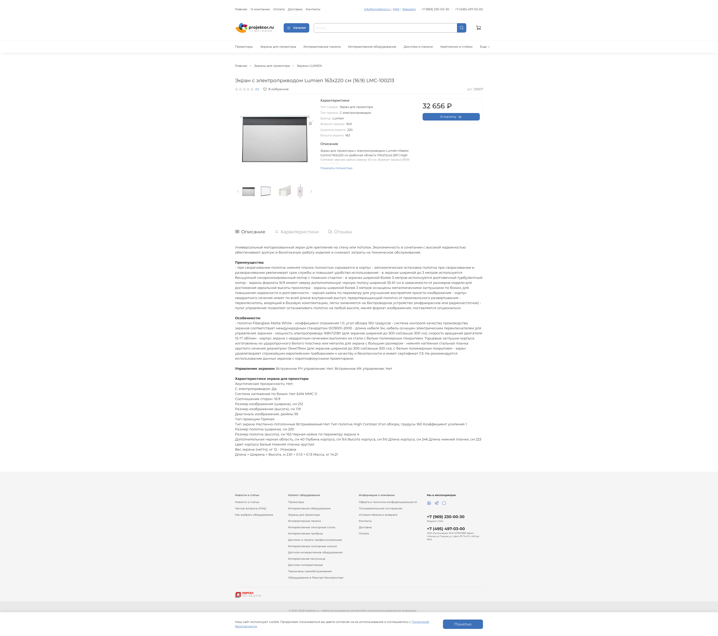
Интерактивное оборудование (372, 46)
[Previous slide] (241, 138)
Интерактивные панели (322, 46)
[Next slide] (308, 138)
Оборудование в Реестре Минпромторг (316, 577)
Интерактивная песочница (306, 558)
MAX (396, 9)
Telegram (409, 9)
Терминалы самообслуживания (310, 571)
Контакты (313, 9)
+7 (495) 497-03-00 (469, 9)
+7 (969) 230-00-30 (435, 9)
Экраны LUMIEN (309, 66)
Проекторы (244, 46)
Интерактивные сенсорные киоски (312, 546)
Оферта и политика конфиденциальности (388, 502)
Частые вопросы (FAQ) (250, 508)
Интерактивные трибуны (305, 533)
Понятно (463, 624)
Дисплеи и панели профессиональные (315, 540)
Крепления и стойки (456, 46)
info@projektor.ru (377, 9)
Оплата (279, 9)
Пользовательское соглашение (380, 508)
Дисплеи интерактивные (305, 565)
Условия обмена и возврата (378, 514)
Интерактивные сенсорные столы (311, 527)
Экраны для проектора (278, 46)
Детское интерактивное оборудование (315, 552)
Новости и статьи (247, 502)
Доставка (295, 9)
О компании (260, 9)
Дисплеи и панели (418, 46)
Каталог (299, 28)
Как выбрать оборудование (254, 514)
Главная (241, 9)
